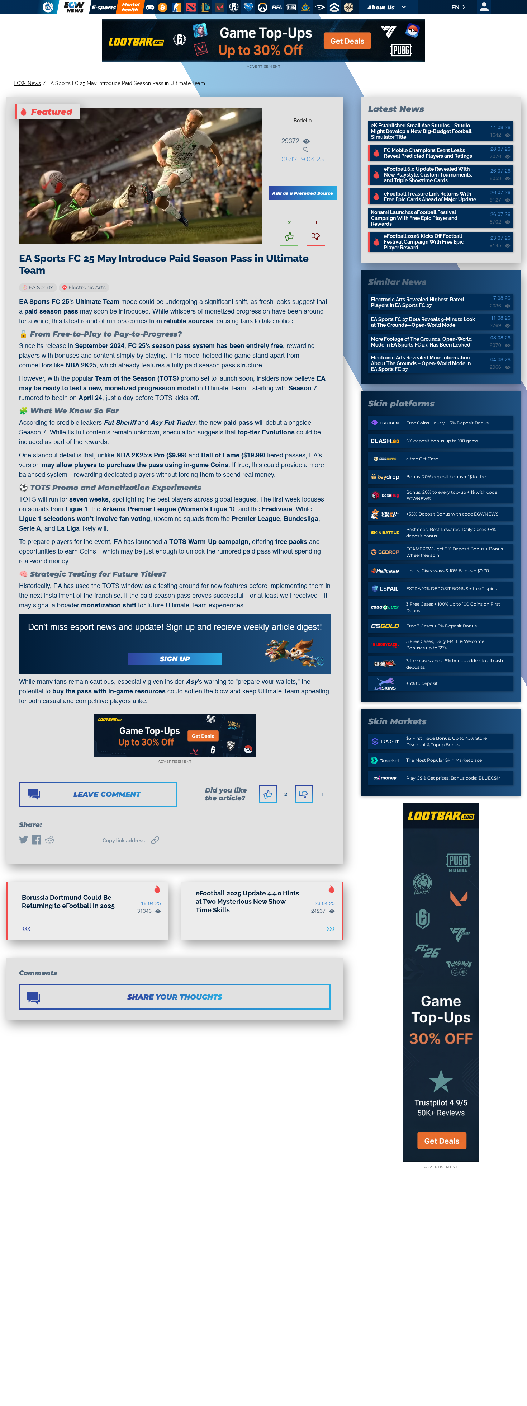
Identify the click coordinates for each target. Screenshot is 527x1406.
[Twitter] (23, 840)
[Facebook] (36, 840)
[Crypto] (161, 7)
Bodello (303, 120)
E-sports (104, 7)
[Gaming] (150, 7)
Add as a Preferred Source (302, 193)
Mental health (130, 7)
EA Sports (41, 287)
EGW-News (27, 83)
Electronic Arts (87, 287)
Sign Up (175, 659)
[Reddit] (49, 840)
